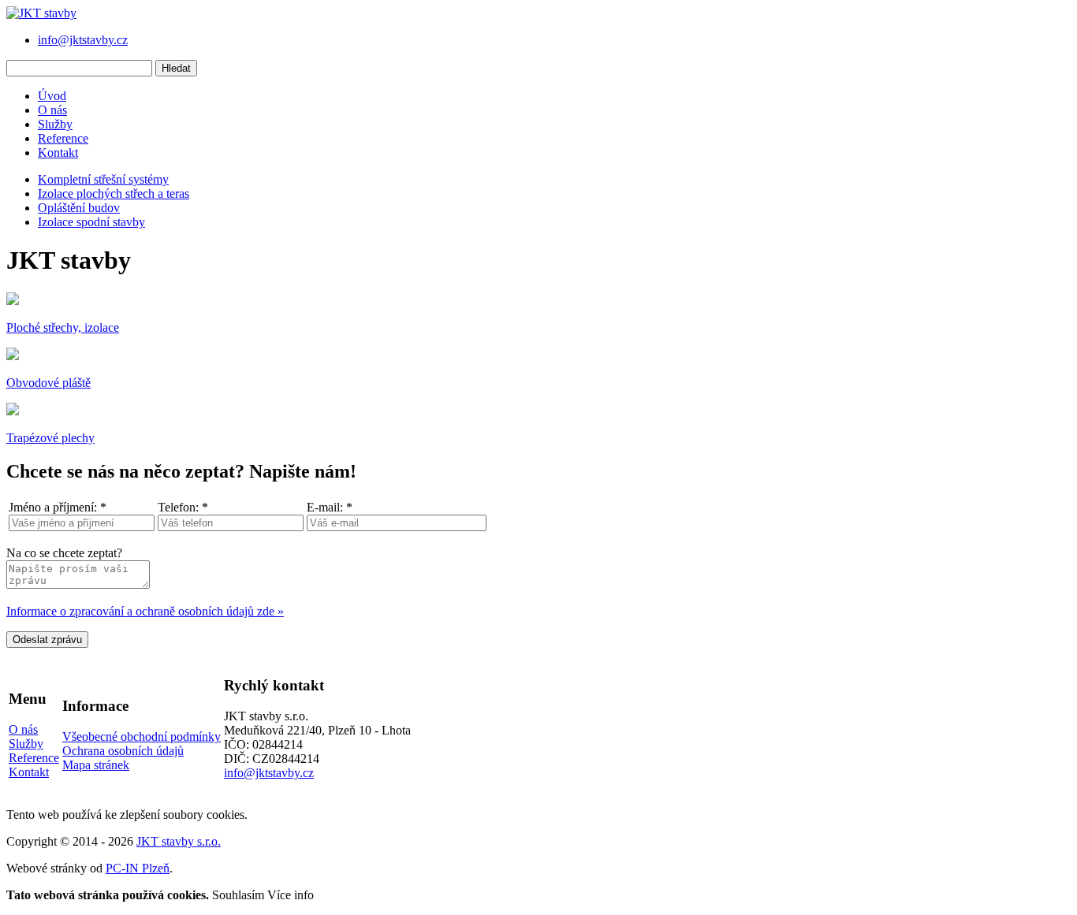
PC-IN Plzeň (138, 868)
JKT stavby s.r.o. (178, 841)
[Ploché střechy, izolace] (12, 300)
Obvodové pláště (48, 382)
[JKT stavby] (41, 13)
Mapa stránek (95, 765)
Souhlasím (238, 895)
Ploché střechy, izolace (62, 327)
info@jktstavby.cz (83, 39)
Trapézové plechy (50, 437)
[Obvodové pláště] (12, 356)
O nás (52, 110)
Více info (290, 895)
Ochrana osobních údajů (123, 750)
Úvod (52, 95)
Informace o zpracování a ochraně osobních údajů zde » (145, 611)
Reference (63, 138)
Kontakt (58, 152)
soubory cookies (203, 814)
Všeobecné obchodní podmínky (141, 736)
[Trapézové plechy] (12, 411)
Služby (55, 124)
